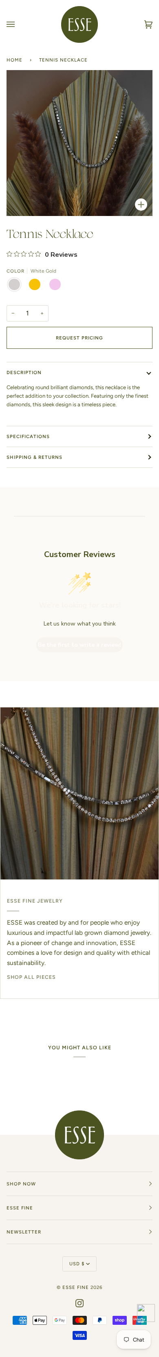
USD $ (76, 1264)
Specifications (28, 436)
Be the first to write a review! (79, 645)
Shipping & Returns (34, 457)
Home (14, 60)
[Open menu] (19, 24)
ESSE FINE (75, 1287)
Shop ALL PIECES (31, 977)
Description (24, 372)
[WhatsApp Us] (146, 1314)
